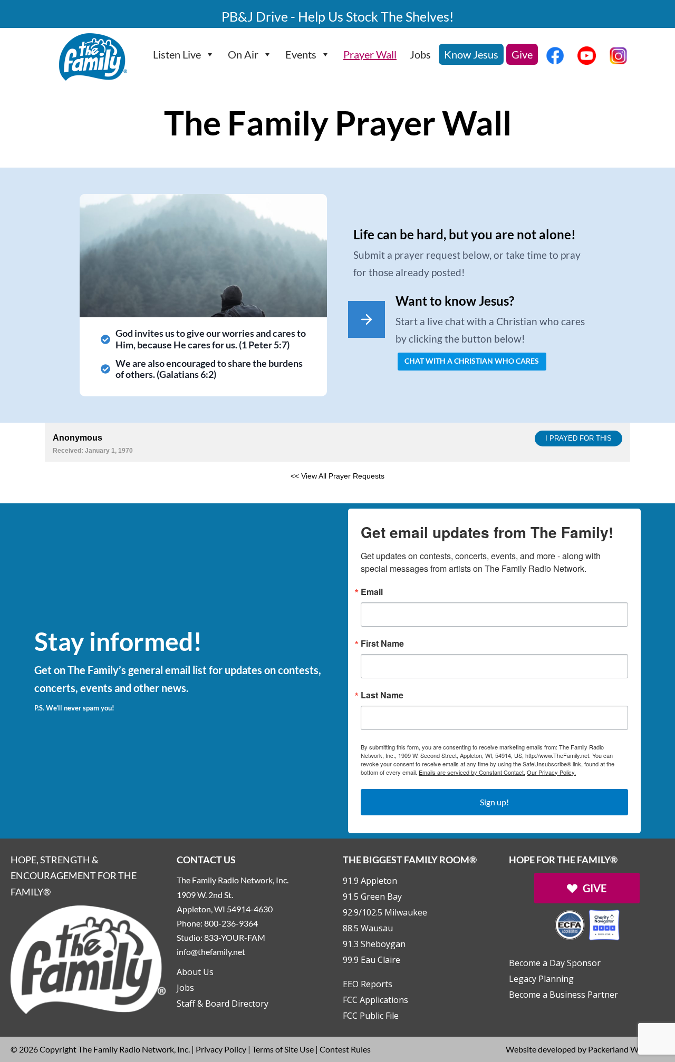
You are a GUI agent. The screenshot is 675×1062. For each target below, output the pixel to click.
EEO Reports (367, 984)
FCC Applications (375, 1000)
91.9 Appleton (370, 880)
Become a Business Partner (563, 994)
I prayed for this (578, 438)
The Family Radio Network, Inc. (134, 1049)
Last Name (382, 695)
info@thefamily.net (211, 952)
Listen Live (177, 54)
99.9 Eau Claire (371, 960)
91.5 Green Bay (372, 896)
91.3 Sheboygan (374, 944)
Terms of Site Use (283, 1049)
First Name (382, 643)
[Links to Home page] (88, 958)
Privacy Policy (221, 1049)
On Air (243, 54)
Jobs (420, 54)
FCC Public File (371, 1015)
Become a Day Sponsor (555, 963)
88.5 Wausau (368, 928)
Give (522, 54)
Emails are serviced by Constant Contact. (472, 772)
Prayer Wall (370, 54)
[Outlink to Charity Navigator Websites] (587, 924)
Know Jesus (471, 54)
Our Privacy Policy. (551, 772)
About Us (195, 972)
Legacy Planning (541, 979)
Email (372, 592)
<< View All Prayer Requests (337, 476)
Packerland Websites (626, 1049)
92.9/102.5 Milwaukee (385, 912)
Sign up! (494, 802)
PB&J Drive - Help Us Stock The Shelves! (337, 16)
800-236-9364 (231, 923)
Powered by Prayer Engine (84, 492)
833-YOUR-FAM (234, 937)
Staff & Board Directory (222, 1003)
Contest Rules (345, 1049)
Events (300, 54)
